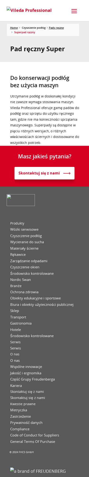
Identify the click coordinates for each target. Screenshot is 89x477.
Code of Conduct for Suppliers (34, 435)
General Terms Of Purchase (32, 441)
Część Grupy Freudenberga (32, 379)
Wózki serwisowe (24, 229)
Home (14, 27)
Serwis (15, 342)
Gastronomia (21, 323)
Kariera (16, 385)
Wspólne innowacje (26, 366)
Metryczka (18, 410)
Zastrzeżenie (20, 416)
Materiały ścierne (24, 248)
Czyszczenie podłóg (26, 236)
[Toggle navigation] (74, 11)
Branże (16, 286)
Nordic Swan (20, 279)
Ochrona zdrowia (24, 292)
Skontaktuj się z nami (27, 392)
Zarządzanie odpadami (28, 261)
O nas (14, 354)
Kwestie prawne (23, 404)
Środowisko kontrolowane (32, 273)
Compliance (19, 429)
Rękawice (18, 254)
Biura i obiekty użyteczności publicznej (42, 304)
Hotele (15, 329)
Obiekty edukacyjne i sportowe (35, 298)
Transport (18, 317)
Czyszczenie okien (24, 267)
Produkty (17, 223)
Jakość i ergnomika (25, 373)
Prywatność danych (26, 422)
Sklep (14, 310)
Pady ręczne (56, 27)
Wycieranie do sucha (27, 242)
